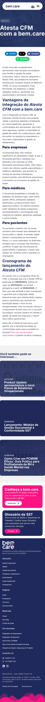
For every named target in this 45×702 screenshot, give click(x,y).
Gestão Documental (9, 570)
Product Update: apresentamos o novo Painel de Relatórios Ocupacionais (19, 387)
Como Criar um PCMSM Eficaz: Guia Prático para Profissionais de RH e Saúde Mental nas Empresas (21, 464)
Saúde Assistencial (8, 581)
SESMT (4, 567)
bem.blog (5, 21)
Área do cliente (7, 606)
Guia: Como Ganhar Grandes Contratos (15, 644)
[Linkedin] (3, 666)
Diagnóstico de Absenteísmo (12, 633)
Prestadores (6, 598)
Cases (4, 616)
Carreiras (5, 602)
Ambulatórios (7, 585)
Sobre (4, 595)
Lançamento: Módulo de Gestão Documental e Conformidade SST (21, 427)
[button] (38, 6)
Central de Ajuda (8, 623)
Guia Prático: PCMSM (9, 641)
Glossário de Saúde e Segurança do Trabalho (17, 648)
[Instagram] (7, 666)
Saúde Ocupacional (9, 563)
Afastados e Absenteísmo (11, 574)
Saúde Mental (7, 577)
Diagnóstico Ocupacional (10, 637)
